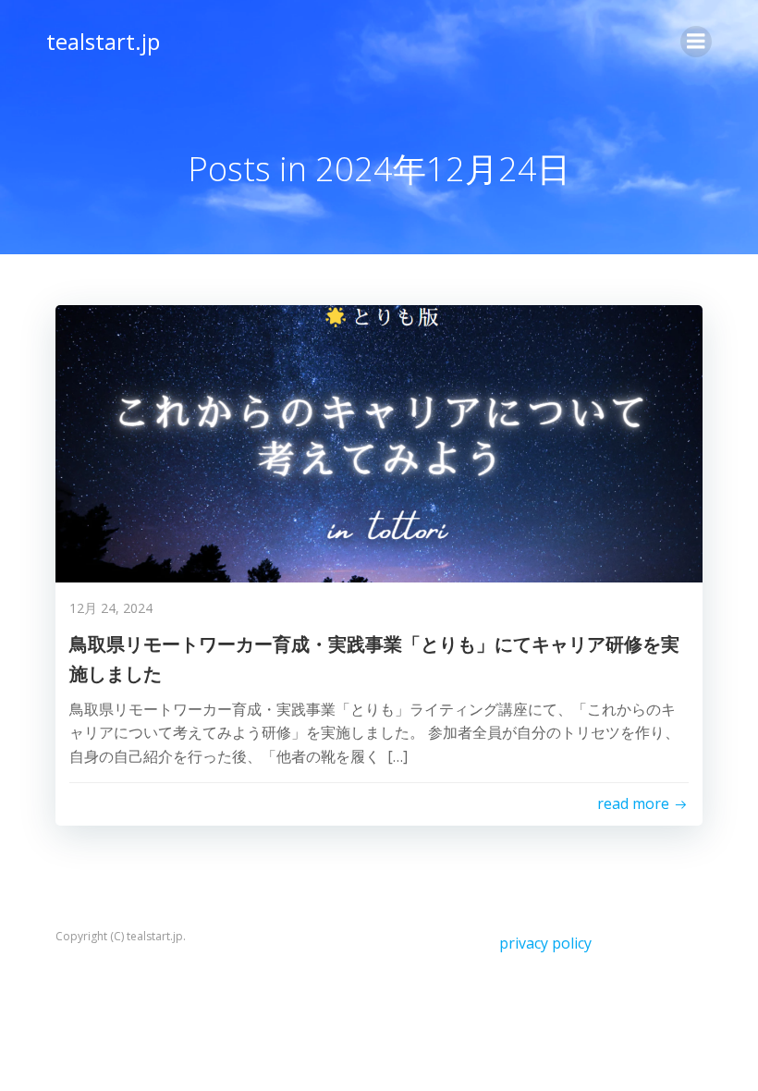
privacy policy (545, 943)
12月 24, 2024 (111, 608)
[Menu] (696, 41)
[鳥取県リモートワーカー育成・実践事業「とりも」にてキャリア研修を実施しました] (379, 442)
